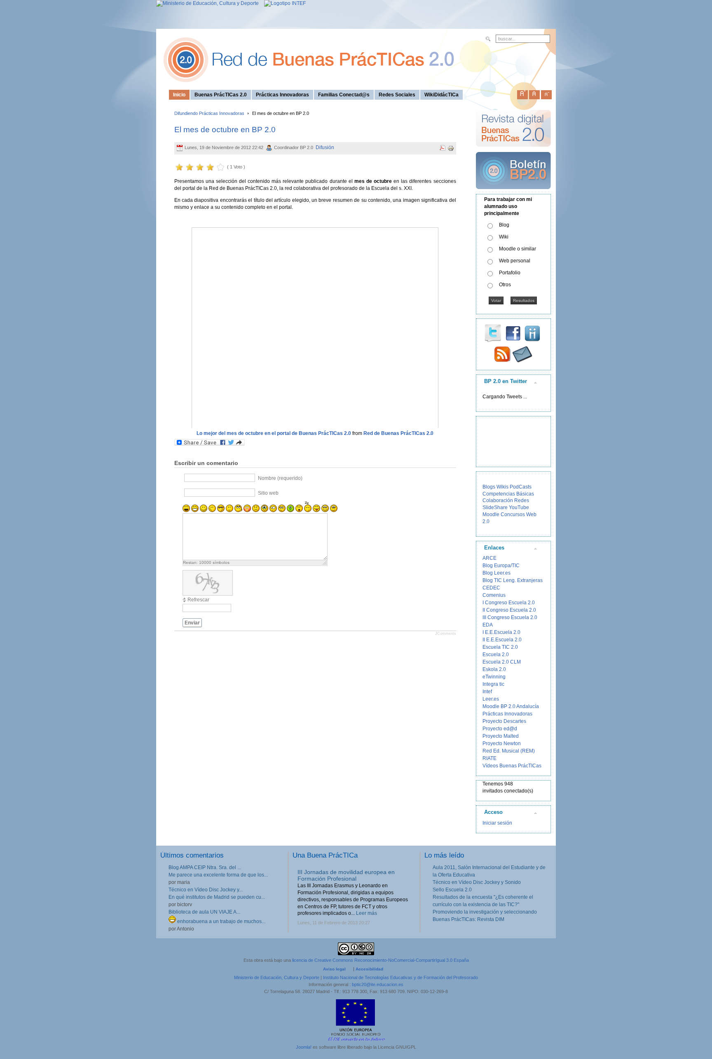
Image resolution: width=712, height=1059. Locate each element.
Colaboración (497, 500)
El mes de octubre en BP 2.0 (225, 129)
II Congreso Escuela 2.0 (509, 610)
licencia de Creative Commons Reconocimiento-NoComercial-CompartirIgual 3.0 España (380, 960)
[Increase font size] (522, 93)
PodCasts (521, 487)
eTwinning (494, 677)
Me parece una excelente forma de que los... (218, 875)
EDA (487, 625)
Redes (521, 500)
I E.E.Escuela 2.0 (501, 632)
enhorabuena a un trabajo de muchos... (220, 921)
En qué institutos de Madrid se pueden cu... (217, 897)
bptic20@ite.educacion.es (377, 984)
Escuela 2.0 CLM (501, 662)
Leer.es (490, 699)
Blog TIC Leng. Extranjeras (512, 580)
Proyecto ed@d (499, 729)
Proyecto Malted (500, 736)
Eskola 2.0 (494, 669)
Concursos (513, 514)
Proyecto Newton (501, 743)
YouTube (519, 507)
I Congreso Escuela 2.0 (508, 602)
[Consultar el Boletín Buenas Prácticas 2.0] (513, 192)
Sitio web (268, 493)
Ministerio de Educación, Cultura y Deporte (276, 977)
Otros (505, 285)
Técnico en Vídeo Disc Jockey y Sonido (477, 882)
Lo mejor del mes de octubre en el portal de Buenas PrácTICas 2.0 (274, 433)
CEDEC (491, 588)
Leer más (366, 913)
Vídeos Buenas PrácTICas (511, 766)
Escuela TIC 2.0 (500, 647)
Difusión (325, 147)
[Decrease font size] (546, 93)
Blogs (488, 487)
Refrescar (198, 600)
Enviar (192, 623)
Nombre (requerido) (280, 478)
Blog (504, 225)
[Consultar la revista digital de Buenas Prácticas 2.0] (513, 150)
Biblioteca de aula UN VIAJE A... (204, 912)
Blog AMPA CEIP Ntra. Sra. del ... (205, 867)
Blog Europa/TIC (501, 565)
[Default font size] (534, 93)
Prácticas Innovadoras (507, 714)
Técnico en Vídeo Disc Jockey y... (206, 890)
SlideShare (495, 507)
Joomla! (304, 1047)
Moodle (490, 514)
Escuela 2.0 (495, 654)
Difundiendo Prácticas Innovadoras (209, 113)
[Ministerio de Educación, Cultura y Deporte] (207, 3)
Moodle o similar (517, 249)
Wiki (503, 237)
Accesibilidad (369, 969)
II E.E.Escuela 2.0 (502, 640)
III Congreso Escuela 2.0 (509, 617)
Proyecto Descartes (504, 721)
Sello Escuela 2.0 (452, 890)
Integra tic (493, 684)
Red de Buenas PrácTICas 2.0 (398, 433)
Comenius (494, 595)
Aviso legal (334, 969)
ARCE (489, 558)
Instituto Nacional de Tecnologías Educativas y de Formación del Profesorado (400, 977)
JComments (445, 633)
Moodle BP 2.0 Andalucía (510, 706)
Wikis (502, 487)
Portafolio (509, 273)
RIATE (489, 758)
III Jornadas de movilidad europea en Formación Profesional (346, 875)
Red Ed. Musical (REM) (508, 751)
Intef (487, 691)
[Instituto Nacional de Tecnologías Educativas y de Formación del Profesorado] (283, 3)
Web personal (514, 261)
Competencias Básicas (508, 494)
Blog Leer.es (496, 573)
